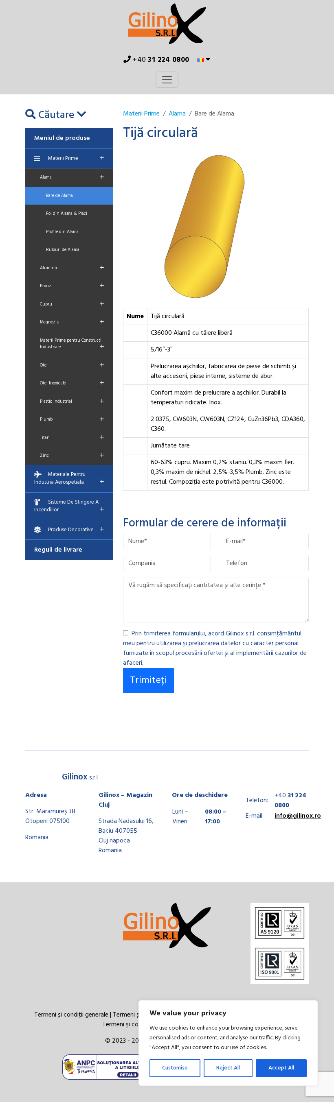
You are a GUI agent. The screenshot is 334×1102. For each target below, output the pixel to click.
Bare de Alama (59, 195)
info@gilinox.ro (298, 816)
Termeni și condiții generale (71, 1015)
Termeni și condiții (127, 1024)
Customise (175, 1068)
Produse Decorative (76, 529)
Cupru (72, 304)
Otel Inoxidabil (72, 383)
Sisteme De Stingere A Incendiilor (69, 507)
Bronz (72, 285)
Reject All (228, 1068)
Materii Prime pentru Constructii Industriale (72, 345)
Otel (72, 365)
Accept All (281, 1068)
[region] (228, 1043)
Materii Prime (76, 158)
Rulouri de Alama (62, 249)
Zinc (72, 455)
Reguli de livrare (58, 550)
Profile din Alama (62, 232)
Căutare (56, 115)
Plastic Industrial (72, 401)
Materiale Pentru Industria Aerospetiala (69, 479)
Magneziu (72, 322)
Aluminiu (72, 268)
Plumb (72, 419)
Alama (72, 177)
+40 (160, 60)
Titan (72, 437)
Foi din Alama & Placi (66, 213)
